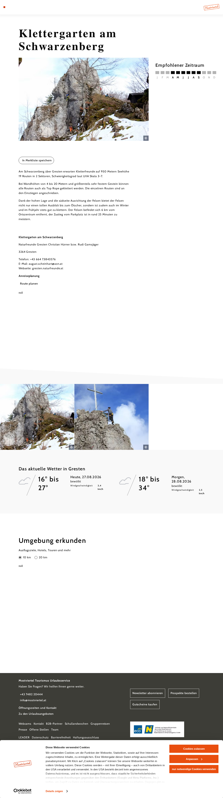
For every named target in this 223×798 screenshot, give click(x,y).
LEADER (24, 737)
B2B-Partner (54, 723)
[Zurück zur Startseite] (212, 7)
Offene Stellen (39, 729)
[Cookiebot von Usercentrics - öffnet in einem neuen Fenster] (22, 791)
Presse (23, 729)
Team (55, 729)
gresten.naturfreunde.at (47, 268)
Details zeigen (54, 791)
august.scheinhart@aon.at (46, 263)
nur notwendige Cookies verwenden (194, 769)
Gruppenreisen (100, 723)
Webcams (25, 723)
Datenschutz (40, 737)
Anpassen (192, 759)
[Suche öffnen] (20, 7)
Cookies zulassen (194, 748)
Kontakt (39, 723)
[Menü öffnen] (4, 7)
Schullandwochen (76, 723)
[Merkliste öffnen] (16, 7)
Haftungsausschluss (86, 737)
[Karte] (12, 7)
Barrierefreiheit (61, 737)
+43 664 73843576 (43, 259)
